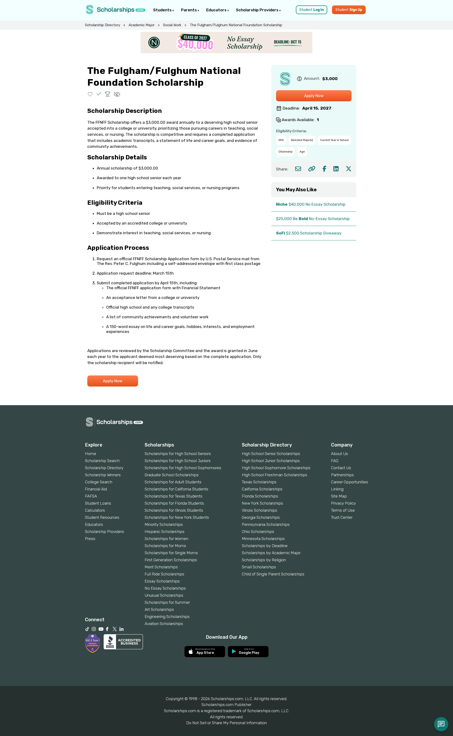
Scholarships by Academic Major (271, 552)
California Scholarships (262, 489)
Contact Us (341, 467)
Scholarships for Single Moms (171, 552)
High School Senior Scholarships (271, 453)
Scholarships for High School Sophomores (183, 467)
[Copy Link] (311, 169)
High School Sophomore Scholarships (276, 467)
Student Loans (98, 503)
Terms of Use (343, 510)
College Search (98, 482)
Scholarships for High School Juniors (178, 460)
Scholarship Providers (257, 10)
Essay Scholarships (162, 581)
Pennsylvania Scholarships (266, 524)
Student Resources (102, 517)
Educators (216, 10)
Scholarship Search (102, 460)
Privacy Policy (343, 503)
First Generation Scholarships (171, 559)
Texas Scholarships (259, 482)
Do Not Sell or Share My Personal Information (226, 722)
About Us (339, 453)
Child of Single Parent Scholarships (273, 574)
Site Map (339, 496)
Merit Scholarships (161, 567)
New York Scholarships (262, 503)
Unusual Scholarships (164, 595)
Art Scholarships (159, 609)
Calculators (95, 510)
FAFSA (91, 496)
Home (90, 453)
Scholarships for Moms (165, 545)
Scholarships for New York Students (177, 517)
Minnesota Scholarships (263, 538)
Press (90, 538)
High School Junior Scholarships (271, 460)
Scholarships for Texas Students (173, 496)
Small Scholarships (259, 567)
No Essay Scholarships (165, 588)
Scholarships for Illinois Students (174, 510)
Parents (189, 10)
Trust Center (341, 517)
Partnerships (342, 474)
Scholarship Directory (102, 25)
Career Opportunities (349, 482)
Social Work (172, 25)
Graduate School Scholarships (172, 474)
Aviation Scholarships (164, 623)
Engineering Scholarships (167, 616)
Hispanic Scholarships (165, 531)
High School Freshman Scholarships (274, 474)
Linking (337, 489)
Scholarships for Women (166, 538)
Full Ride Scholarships (164, 574)
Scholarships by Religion (264, 559)
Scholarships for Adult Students (173, 482)
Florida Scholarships (260, 496)
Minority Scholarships (164, 524)
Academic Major (142, 25)
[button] (90, 94)
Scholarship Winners (103, 474)
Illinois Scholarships (259, 510)
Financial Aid (96, 489)
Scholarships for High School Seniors (178, 453)
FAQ (334, 460)
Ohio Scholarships (258, 531)
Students (162, 10)
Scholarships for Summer (167, 602)
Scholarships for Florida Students (174, 503)
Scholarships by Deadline (265, 545)
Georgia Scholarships (261, 517)
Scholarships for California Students (176, 489)
